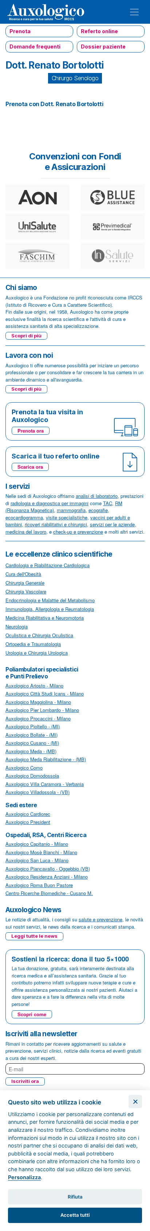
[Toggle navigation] (134, 12)
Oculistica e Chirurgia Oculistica (39, 635)
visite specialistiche (66, 517)
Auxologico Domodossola (32, 775)
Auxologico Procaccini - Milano (38, 718)
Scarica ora (30, 466)
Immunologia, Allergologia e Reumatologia (49, 608)
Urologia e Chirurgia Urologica (36, 652)
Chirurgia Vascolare (25, 591)
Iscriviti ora (25, 1081)
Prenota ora (30, 430)
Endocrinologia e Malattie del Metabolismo (50, 600)
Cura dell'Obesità (23, 573)
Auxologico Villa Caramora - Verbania (44, 784)
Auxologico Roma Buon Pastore (39, 885)
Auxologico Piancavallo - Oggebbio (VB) (47, 868)
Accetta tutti (75, 1215)
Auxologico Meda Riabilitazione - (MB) (45, 759)
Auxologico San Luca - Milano (36, 860)
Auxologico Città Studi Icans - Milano (44, 693)
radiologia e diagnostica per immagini (49, 503)
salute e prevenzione (100, 919)
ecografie (98, 510)
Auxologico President (27, 821)
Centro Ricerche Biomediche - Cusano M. (49, 893)
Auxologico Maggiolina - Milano (38, 701)
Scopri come (31, 1014)
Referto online (99, 31)
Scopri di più (26, 335)
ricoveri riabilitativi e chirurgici (56, 524)
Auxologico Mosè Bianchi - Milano (41, 852)
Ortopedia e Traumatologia (33, 643)
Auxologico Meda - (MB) (30, 751)
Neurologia (16, 626)
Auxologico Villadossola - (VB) (37, 792)
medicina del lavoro (25, 531)
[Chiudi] (135, 1101)
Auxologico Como (24, 767)
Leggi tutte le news (34, 936)
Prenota (20, 31)
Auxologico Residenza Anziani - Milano (46, 876)
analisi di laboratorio (97, 495)
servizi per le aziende (112, 524)
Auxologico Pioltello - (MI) (32, 726)
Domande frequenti (34, 46)
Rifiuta (75, 1197)
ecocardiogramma (24, 517)
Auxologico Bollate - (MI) (31, 734)
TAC (107, 503)
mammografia (71, 510)
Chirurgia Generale (24, 582)
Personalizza (24, 1177)
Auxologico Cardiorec (27, 813)
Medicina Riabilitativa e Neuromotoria (44, 617)
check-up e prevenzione (78, 531)
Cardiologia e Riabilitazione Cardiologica (47, 565)
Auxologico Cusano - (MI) (32, 742)
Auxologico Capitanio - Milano (36, 843)
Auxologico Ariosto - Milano (34, 685)
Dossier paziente (103, 46)
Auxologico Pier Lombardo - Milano (42, 710)
